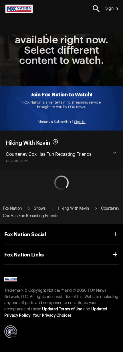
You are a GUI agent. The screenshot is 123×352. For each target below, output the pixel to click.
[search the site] (96, 8)
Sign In (80, 122)
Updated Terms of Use (62, 309)
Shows (39, 209)
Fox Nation (12, 209)
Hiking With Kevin (73, 209)
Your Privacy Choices (52, 316)
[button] (96, 8)
